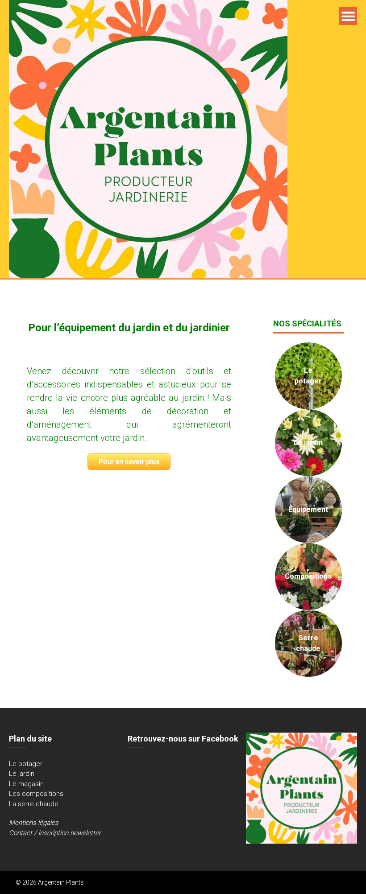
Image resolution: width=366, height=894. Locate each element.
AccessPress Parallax (319, 882)
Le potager (25, 764)
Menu (348, 16)
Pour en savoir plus (129, 461)
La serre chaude (33, 804)
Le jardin (21, 774)
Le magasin (26, 784)
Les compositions (36, 794)
